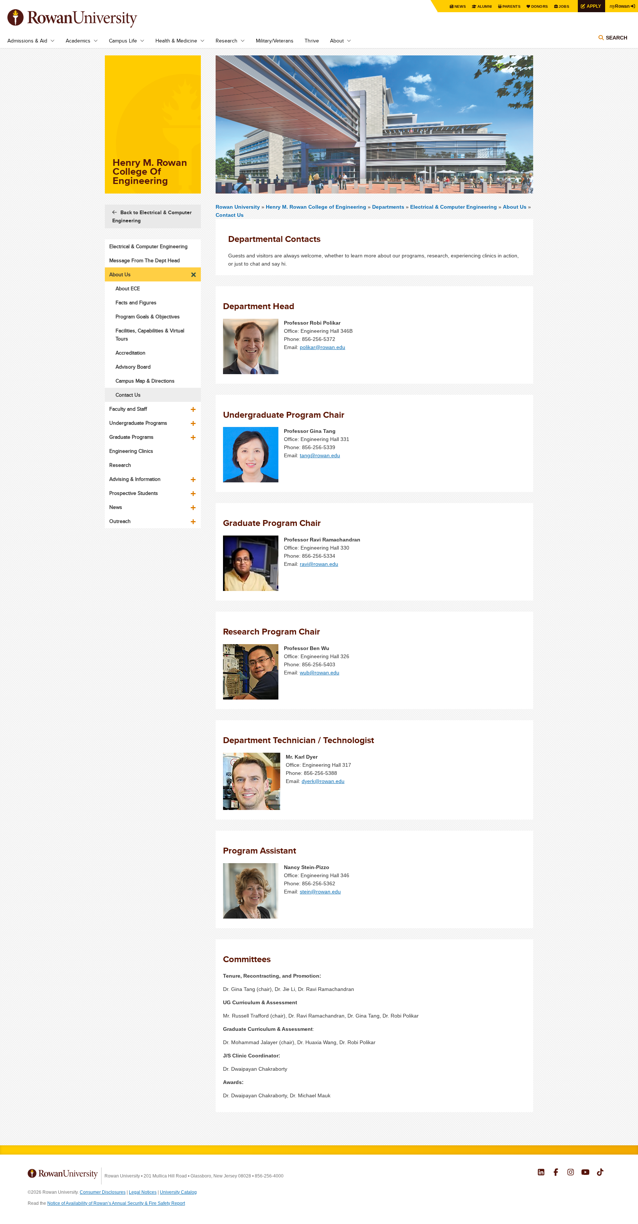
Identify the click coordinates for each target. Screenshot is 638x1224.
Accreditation (130, 352)
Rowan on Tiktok (600, 1173)
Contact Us (230, 215)
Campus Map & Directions (145, 380)
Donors (539, 6)
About (337, 40)
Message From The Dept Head (144, 260)
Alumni (484, 6)
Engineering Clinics (131, 451)
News (460, 6)
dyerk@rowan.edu (323, 781)
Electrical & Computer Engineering (453, 207)
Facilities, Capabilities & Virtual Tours (150, 334)
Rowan (620, 6)
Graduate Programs (131, 437)
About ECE (128, 288)
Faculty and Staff (128, 409)
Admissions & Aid (27, 40)
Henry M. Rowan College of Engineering (317, 207)
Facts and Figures (136, 302)
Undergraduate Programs (138, 423)
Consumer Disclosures (103, 1192)
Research (226, 40)
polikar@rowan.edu (322, 347)
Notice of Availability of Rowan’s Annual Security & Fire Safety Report (116, 1203)
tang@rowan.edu (320, 455)
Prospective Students (133, 493)
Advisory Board (133, 366)
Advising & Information (135, 479)
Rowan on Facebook (555, 1173)
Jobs (564, 6)
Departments (388, 207)
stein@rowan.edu (320, 892)
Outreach (120, 521)
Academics (78, 40)
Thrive (312, 40)
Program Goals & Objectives (148, 316)
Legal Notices (143, 1192)
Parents (511, 6)
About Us (514, 207)
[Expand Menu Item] (194, 272)
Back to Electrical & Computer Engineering (152, 216)
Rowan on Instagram (570, 1173)
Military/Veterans (275, 40)
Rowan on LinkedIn (541, 1173)
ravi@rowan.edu (319, 564)
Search (616, 38)
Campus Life (123, 40)
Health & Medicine (176, 40)
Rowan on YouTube (585, 1173)
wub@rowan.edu (319, 673)
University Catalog (178, 1192)
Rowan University (83, 18)
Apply (594, 6)
